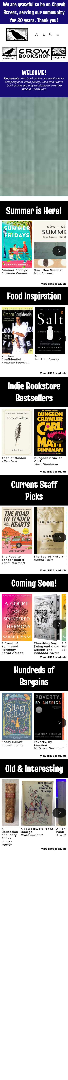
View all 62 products (53, 284)
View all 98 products (53, 849)
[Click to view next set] (9, 251)
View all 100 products (53, 373)
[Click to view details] (17, 244)
